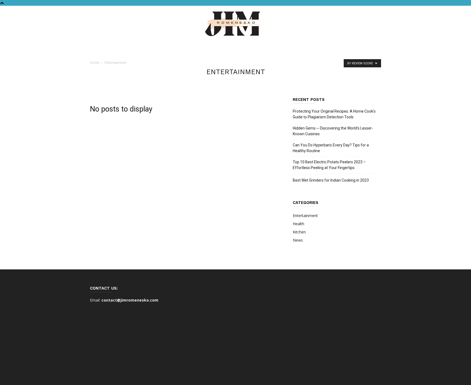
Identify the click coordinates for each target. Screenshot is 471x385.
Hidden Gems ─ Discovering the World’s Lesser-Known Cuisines (333, 131)
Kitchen (299, 231)
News (298, 240)
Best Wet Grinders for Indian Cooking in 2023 (331, 180)
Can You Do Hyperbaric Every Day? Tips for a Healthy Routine (331, 148)
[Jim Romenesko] (235, 23)
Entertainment (305, 215)
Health (298, 223)
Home (94, 62)
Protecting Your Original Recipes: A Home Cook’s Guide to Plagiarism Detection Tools (334, 114)
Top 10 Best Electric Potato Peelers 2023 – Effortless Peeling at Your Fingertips (329, 165)
